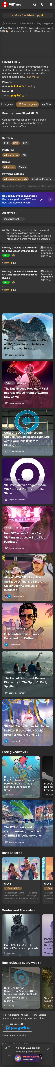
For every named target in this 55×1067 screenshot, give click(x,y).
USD (15, 143)
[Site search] (35, 4)
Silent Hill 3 (26, 23)
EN (42, 1018)
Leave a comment (17, 355)
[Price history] (13, 255)
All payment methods (15, 179)
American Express (41, 179)
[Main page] (11, 4)
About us (25, 1015)
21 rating (30, 86)
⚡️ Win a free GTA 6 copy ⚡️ (27, 15)
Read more (32, 76)
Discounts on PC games (13, 186)
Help (4, 1015)
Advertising (13, 1015)
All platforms (11, 155)
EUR (6, 143)
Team (34, 1015)
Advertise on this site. (14, 1035)
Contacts (6, 1018)
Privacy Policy (19, 1018)
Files (48, 104)
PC (24, 155)
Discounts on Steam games (41, 186)
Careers (42, 1015)
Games (12, 23)
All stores (9, 167)
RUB (24, 143)
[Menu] (51, 4)
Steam (22, 167)
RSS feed (32, 1018)
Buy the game (45, 23)
